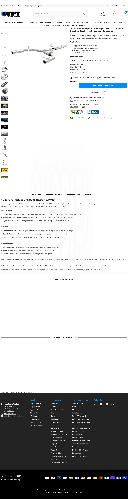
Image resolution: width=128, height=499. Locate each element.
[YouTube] (112, 404)
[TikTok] (106, 404)
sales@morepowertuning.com (33, 6)
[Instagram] (100, 404)
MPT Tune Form (120, 6)
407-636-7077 (14, 6)
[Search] (60, 14)
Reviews (88, 194)
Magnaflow (80, 65)
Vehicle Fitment (73, 194)
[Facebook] (95, 404)
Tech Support (109, 6)
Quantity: (73, 81)
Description (36, 194)
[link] (15, 326)
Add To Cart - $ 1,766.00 (103, 85)
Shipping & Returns (54, 194)
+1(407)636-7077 (10, 413)
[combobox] (58, 14)
